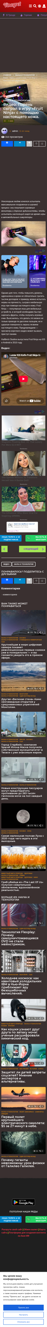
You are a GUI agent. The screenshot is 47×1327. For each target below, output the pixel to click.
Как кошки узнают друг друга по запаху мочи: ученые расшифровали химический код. (20, 1033)
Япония (11, 1026)
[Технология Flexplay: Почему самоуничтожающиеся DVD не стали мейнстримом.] (23, 915)
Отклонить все (23, 1322)
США (3, 642)
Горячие (28, 15)
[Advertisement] (23, 45)
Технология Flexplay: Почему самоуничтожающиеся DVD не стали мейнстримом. (19, 938)
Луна (29, 831)
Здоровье (28, 873)
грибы (22, 875)
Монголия (23, 694)
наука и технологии (23, 564)
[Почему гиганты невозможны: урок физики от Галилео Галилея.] (23, 1143)
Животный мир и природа (12, 873)
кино (36, 877)
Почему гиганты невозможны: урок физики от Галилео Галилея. (23, 1163)
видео (6, 564)
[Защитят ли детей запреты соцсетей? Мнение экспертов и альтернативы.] (23, 1055)
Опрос (41, 1069)
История (33, 1069)
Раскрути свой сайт (12, 1229)
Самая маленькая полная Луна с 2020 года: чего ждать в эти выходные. (22, 838)
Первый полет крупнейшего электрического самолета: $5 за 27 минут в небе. (23, 1121)
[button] (30, 6)
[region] (23, 1299)
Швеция (4, 1114)
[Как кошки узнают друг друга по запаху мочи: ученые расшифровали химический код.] (23, 1010)
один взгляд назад (27, 696)
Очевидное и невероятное (30, 640)
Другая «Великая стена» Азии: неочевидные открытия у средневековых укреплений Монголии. (21, 703)
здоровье (28, 877)
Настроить (23, 1315)
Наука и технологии (16, 100)
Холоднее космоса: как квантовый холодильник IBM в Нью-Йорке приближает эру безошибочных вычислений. (21, 985)
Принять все (23, 1308)
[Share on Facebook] (7, 144)
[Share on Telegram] (20, 144)
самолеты (39, 1112)
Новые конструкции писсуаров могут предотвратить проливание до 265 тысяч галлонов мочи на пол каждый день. (22, 793)
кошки (4, 1026)
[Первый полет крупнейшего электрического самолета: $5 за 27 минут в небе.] (23, 1098)
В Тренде (10, 15)
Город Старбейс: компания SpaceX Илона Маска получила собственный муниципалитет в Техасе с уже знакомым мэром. (22, 748)
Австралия (23, 1069)
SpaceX (22, 739)
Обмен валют (31, 1229)
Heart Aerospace (26, 1112)
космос (22, 638)
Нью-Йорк (23, 974)
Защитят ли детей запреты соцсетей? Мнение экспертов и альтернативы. (23, 1076)
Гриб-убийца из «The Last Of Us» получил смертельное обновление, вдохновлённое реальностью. (22, 886)
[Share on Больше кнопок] (29, 144)
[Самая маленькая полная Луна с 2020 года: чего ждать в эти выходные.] (23, 816)
